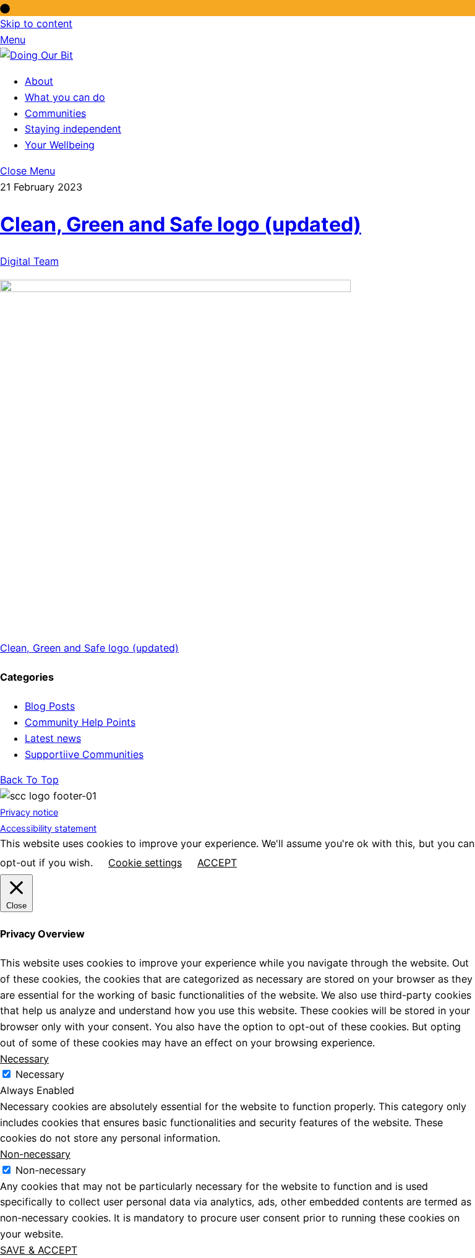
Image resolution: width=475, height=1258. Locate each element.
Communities (55, 113)
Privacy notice (29, 812)
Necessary (39, 1074)
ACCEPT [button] (217, 862)
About (39, 81)
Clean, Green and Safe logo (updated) (180, 224)
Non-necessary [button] (35, 1154)
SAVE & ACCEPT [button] (38, 1250)
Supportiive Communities (84, 754)
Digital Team (29, 261)
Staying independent (73, 129)
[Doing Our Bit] (36, 55)
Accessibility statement (48, 828)
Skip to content (36, 23)
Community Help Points (80, 722)
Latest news (53, 738)
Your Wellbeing (60, 145)
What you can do (65, 97)
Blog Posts (50, 706)
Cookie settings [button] (145, 862)
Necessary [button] (24, 1059)
